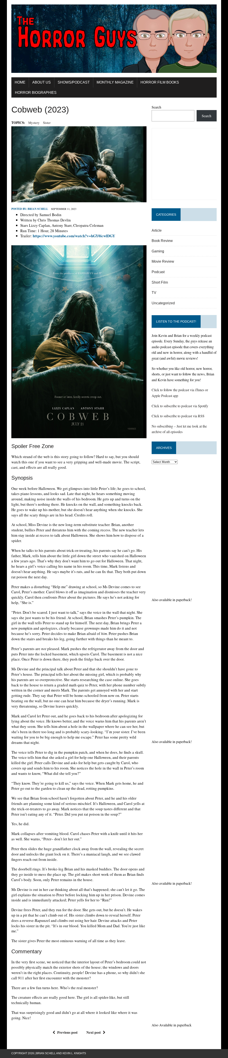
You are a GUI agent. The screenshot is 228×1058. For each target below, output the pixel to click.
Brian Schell (38, 209)
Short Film (160, 282)
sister (47, 122)
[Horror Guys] (114, 38)
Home (20, 82)
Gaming (158, 251)
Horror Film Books (159, 82)
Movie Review (163, 261)
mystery (34, 122)
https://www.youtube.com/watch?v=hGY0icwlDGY (74, 236)
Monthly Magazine (115, 82)
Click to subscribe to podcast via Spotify (180, 405)
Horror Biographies (36, 92)
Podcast (158, 272)
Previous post (67, 1032)
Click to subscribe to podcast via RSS (178, 415)
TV (154, 293)
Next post (93, 1032)
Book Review (162, 241)
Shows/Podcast (74, 82)
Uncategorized (163, 303)
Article (157, 230)
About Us (41, 82)
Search (156, 107)
